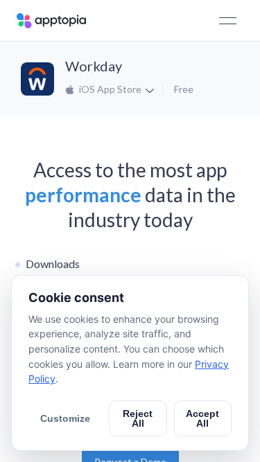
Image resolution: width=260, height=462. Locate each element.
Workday (93, 65)
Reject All (138, 418)
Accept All (202, 418)
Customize (65, 418)
